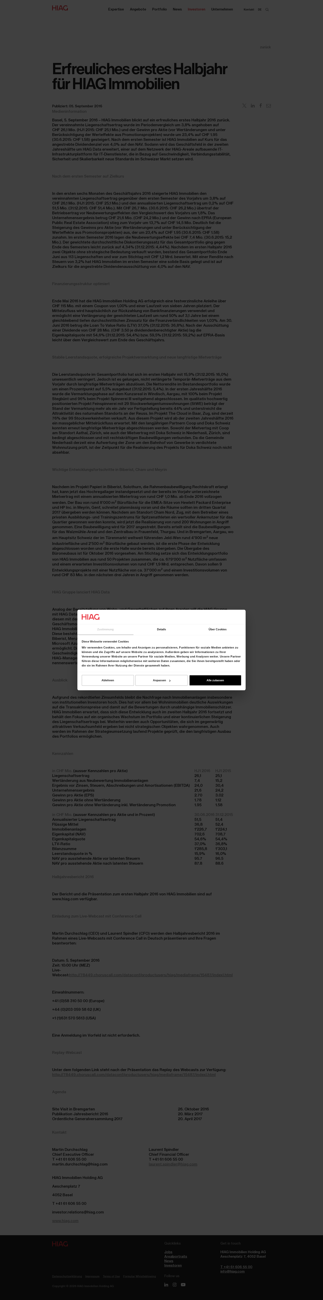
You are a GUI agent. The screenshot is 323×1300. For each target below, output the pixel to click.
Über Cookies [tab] (218, 629)
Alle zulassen (215, 680)
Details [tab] (161, 629)
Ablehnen (107, 680)
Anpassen (159, 680)
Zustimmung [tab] (105, 629)
